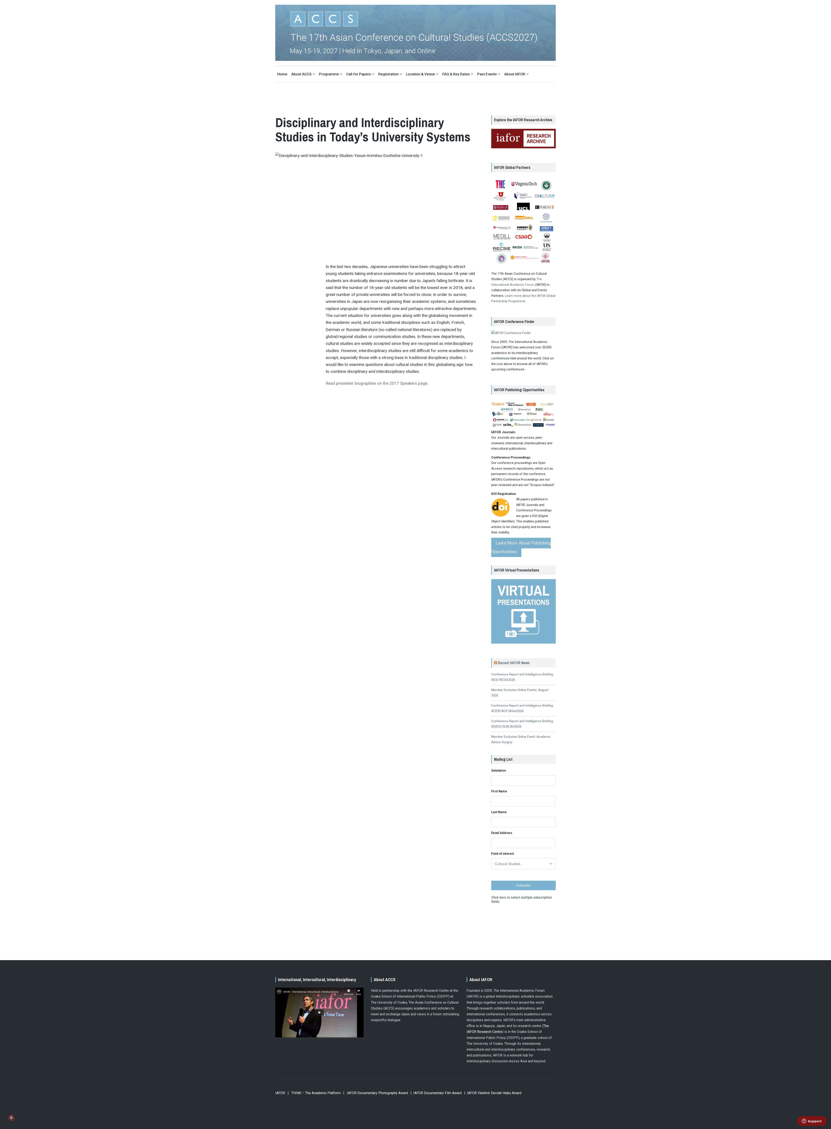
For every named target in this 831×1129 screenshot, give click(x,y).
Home (282, 74)
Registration (388, 74)
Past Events (487, 74)
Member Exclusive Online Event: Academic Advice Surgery (521, 739)
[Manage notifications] (11, 1117)
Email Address (501, 833)
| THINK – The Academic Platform (314, 1093)
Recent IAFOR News (514, 662)
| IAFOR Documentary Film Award (436, 1093)
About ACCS (301, 74)
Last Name (499, 812)
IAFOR (280, 1093)
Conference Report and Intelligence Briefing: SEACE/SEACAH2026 (522, 724)
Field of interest (502, 853)
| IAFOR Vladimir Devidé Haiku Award (492, 1093)
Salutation (498, 770)
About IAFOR (514, 74)
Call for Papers (358, 74)
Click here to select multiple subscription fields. (521, 899)
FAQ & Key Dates (456, 74)
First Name (499, 791)
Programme (329, 74)
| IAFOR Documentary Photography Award (375, 1093)
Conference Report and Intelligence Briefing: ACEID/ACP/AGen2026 (522, 708)
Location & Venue (420, 74)
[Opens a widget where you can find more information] (812, 1121)
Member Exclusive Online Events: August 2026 (519, 693)
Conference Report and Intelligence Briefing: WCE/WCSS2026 (522, 677)
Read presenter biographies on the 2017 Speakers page (376, 383)
